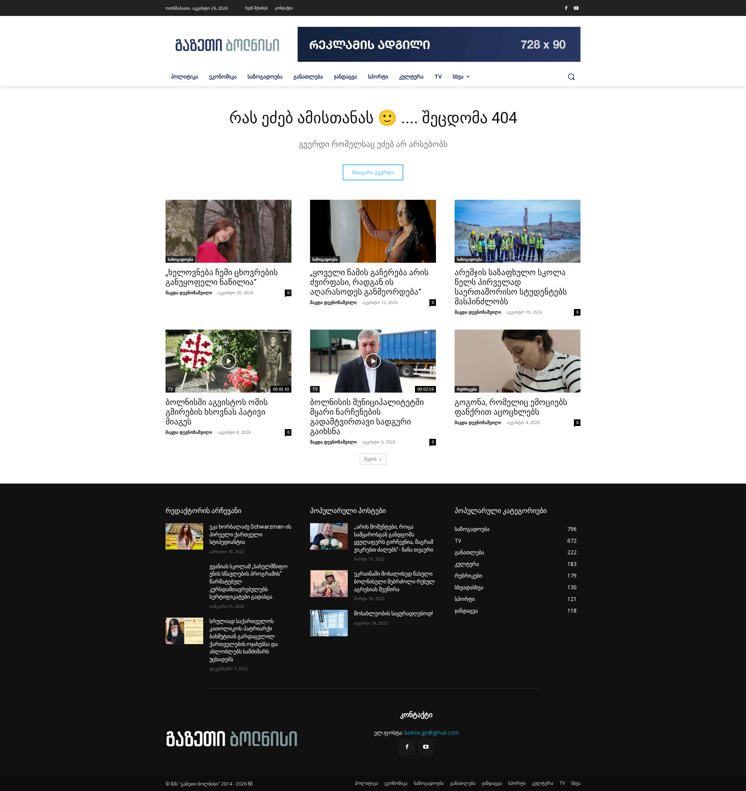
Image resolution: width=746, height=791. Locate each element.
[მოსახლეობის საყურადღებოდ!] (329, 623)
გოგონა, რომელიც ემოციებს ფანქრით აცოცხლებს (511, 407)
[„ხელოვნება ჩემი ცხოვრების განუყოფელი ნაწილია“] (228, 231)
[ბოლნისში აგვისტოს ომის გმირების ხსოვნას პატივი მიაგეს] (228, 361)
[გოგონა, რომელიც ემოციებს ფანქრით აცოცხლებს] (517, 361)
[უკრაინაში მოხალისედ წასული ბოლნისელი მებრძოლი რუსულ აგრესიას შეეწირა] (329, 583)
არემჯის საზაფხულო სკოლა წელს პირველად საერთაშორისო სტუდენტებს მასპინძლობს (511, 287)
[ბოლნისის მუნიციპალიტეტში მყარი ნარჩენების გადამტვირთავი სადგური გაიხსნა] (373, 361)
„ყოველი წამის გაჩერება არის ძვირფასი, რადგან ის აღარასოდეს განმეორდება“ (369, 282)
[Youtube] (576, 8)
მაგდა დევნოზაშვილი (189, 292)
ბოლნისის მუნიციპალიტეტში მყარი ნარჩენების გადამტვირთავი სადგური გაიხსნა (367, 417)
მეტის (370, 459)
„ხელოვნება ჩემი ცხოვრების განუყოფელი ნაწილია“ (222, 277)
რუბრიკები (467, 389)
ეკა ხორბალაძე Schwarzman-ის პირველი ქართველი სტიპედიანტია (250, 534)
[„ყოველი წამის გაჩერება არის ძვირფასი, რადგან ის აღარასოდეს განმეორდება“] (373, 231)
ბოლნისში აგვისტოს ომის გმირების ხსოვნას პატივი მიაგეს (217, 412)
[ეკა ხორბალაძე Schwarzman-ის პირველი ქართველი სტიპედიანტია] (184, 536)
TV (170, 389)
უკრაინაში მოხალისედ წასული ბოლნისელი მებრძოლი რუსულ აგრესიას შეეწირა (394, 581)
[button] (571, 76)
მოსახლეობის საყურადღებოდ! (393, 613)
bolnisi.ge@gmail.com (431, 732)
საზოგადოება (180, 259)
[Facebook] (566, 8)
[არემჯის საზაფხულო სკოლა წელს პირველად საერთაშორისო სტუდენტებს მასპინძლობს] (517, 231)
